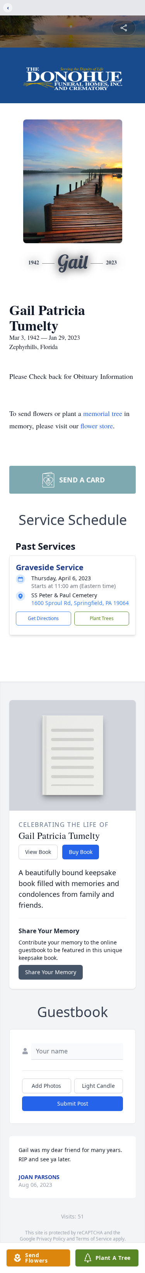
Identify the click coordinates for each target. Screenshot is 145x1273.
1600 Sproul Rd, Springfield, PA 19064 (80, 603)
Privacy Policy (50, 1239)
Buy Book (80, 851)
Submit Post (72, 1103)
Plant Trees (102, 618)
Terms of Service (94, 1239)
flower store (96, 425)
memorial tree (102, 413)
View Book (38, 851)
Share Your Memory (50, 972)
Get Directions (43, 618)
